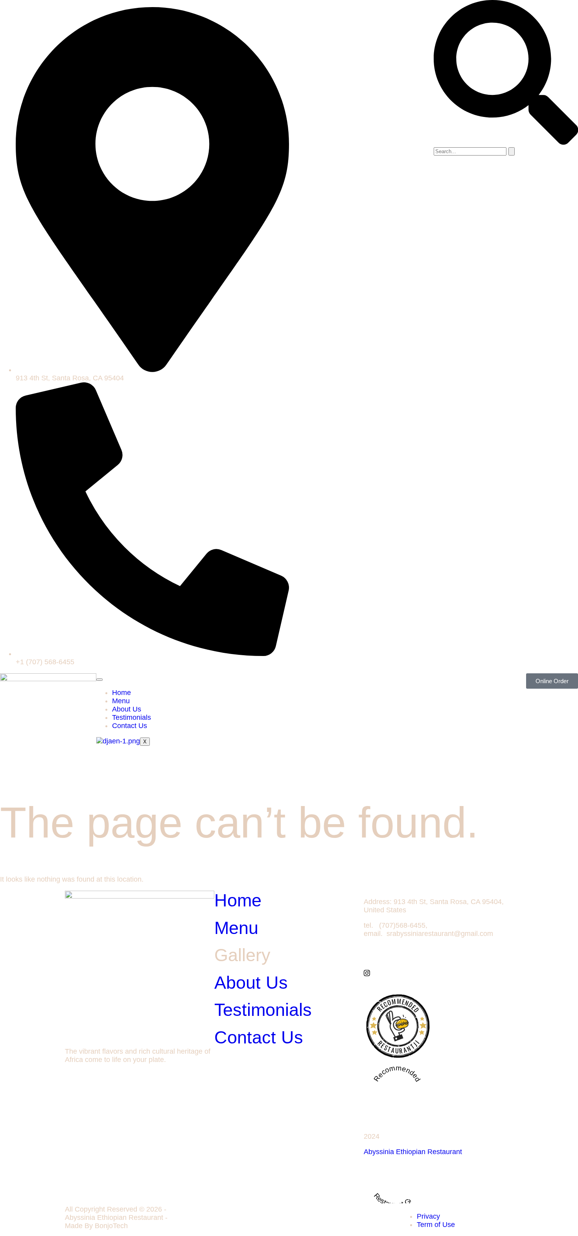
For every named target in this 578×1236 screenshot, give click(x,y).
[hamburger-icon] (99, 679)
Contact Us (129, 726)
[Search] (511, 151)
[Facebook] (438, 956)
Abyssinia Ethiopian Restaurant (413, 1152)
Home (121, 693)
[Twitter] (438, 964)
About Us (126, 709)
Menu (121, 701)
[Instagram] (438, 973)
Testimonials (131, 717)
